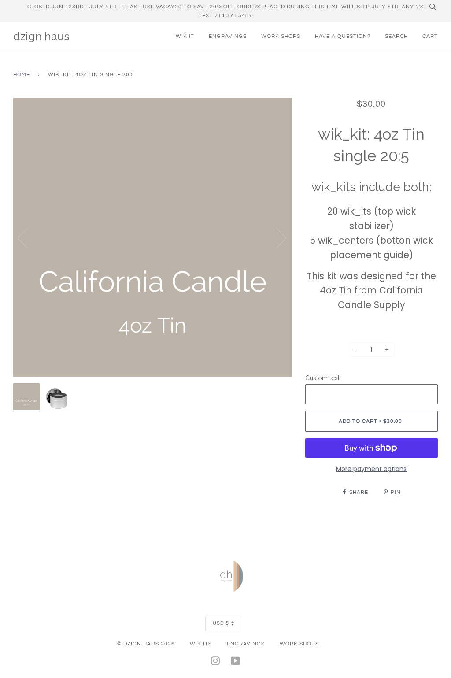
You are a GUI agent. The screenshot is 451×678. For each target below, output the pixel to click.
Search (396, 36)
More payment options (371, 468)
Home (21, 74)
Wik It (185, 36)
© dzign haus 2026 (146, 643)
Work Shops (280, 36)
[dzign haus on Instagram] (215, 662)
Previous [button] (28, 237)
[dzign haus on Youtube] (235, 662)
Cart (430, 36)
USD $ (221, 623)
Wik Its (201, 643)
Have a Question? (342, 36)
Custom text (322, 378)
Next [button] (276, 237)
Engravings (228, 36)
